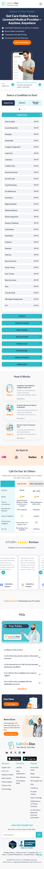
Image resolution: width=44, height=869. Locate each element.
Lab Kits (19, 767)
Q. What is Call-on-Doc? (13, 650)
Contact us (34, 788)
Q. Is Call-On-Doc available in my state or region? (20, 674)
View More (22, 689)
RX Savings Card (36, 781)
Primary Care (6, 785)
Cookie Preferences (14, 854)
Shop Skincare (21, 777)
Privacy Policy (9, 852)
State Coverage (36, 798)
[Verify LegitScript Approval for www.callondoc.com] (13, 844)
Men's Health (6, 778)
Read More (21, 399)
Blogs (32, 774)
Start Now (11, 704)
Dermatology (6, 789)
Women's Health (35, 103)
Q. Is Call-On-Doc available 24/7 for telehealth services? (18, 682)
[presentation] (3, 572)
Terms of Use (21, 852)
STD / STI (5, 771)
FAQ (32, 784)
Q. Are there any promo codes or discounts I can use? (21, 657)
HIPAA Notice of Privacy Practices (35, 803)
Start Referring (11, 734)
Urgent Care (8, 103)
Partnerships (35, 777)
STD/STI (22, 103)
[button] (40, 853)
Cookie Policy (29, 854)
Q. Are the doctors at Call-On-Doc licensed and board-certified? (21, 665)
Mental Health (7, 782)
